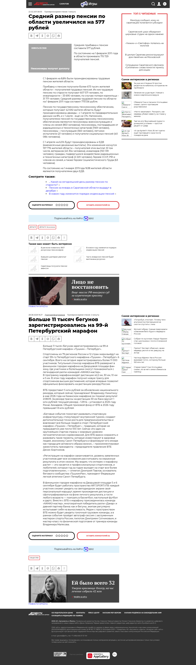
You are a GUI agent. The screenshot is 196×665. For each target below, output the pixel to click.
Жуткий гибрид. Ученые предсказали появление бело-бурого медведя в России (150, 331)
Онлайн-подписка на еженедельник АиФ (143, 613)
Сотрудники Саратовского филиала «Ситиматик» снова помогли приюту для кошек (144, 67)
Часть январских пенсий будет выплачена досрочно (100, 258)
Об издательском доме (62, 613)
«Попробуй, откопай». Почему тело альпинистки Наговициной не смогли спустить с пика (150, 322)
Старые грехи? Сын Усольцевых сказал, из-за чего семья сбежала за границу (150, 369)
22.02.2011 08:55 (35, 12)
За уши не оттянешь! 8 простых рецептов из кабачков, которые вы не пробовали (150, 85)
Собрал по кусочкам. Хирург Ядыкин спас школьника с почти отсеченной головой (150, 341)
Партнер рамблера (76, 654)
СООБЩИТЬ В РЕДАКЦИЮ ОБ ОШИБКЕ (67, 616)
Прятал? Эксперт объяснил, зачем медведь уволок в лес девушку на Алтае (149, 350)
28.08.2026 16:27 (35, 315)
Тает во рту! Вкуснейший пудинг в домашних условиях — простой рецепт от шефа (149, 123)
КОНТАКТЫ (80, 613)
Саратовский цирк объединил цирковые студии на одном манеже (144, 33)
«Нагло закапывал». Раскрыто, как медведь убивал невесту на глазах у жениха (150, 114)
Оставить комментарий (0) (98, 205)
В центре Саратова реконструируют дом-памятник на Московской (144, 56)
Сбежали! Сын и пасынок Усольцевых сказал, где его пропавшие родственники (150, 104)
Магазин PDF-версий (112, 613)
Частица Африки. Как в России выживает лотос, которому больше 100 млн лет (149, 360)
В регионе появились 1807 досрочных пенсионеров (53, 249)
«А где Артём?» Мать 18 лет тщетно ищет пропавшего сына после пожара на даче (149, 133)
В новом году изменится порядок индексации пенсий (81, 193)
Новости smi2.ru (38, 306)
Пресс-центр (93, 613)
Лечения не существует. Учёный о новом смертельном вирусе (149, 94)
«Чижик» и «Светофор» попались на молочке (145, 44)
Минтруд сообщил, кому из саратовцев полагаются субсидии (144, 21)
